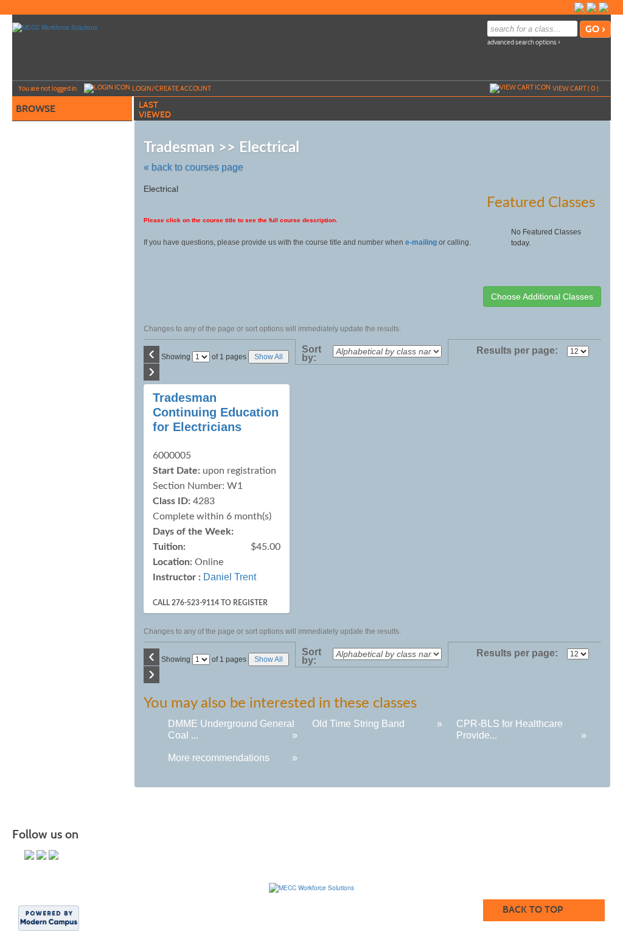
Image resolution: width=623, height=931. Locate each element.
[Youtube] (603, 7)
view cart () (575, 88)
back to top (533, 909)
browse (35, 108)
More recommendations (219, 758)
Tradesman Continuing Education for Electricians (216, 412)
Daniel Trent (229, 577)
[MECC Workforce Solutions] (54, 27)
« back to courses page (193, 167)
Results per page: (520, 350)
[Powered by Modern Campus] (48, 917)
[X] (591, 7)
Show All (268, 357)
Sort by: (311, 353)
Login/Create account (171, 88)
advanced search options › (523, 42)
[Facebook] (579, 7)
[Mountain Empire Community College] (311, 888)
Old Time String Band (358, 723)
